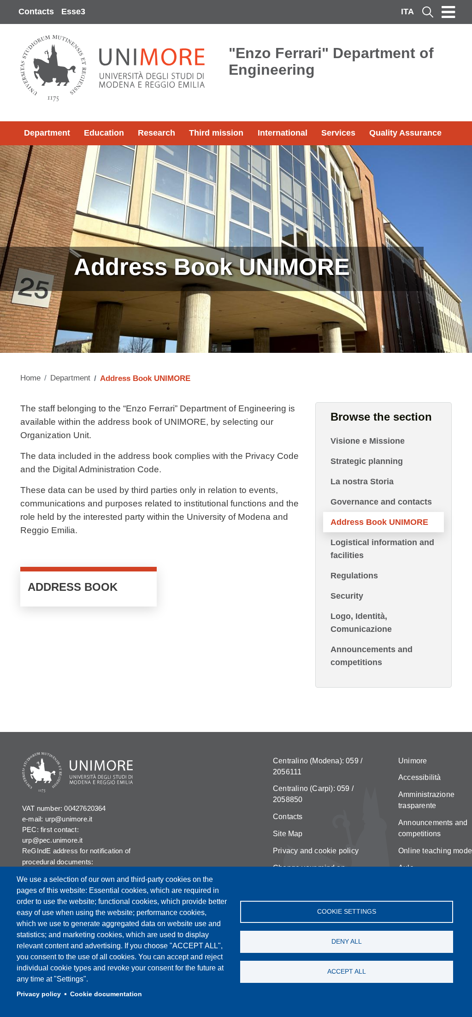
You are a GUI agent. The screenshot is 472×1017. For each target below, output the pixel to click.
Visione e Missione (367, 441)
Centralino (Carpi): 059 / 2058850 (313, 794)
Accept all (346, 971)
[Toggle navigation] (448, 12)
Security (346, 596)
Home (30, 378)
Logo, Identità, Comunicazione (361, 623)
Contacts (36, 11)
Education (104, 132)
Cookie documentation (106, 994)
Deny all (346, 941)
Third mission (216, 132)
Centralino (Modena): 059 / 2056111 (317, 766)
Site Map (288, 834)
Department (47, 132)
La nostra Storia (362, 481)
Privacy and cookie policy (316, 851)
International (282, 132)
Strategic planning (366, 461)
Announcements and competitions (371, 656)
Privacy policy (39, 994)
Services (338, 132)
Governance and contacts (381, 501)
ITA (407, 11)
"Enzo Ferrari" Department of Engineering (331, 61)
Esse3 (73, 11)
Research (156, 132)
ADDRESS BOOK (88, 589)
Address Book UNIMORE (379, 522)
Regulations (354, 575)
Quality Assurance (405, 132)
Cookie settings (346, 911)
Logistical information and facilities (382, 549)
